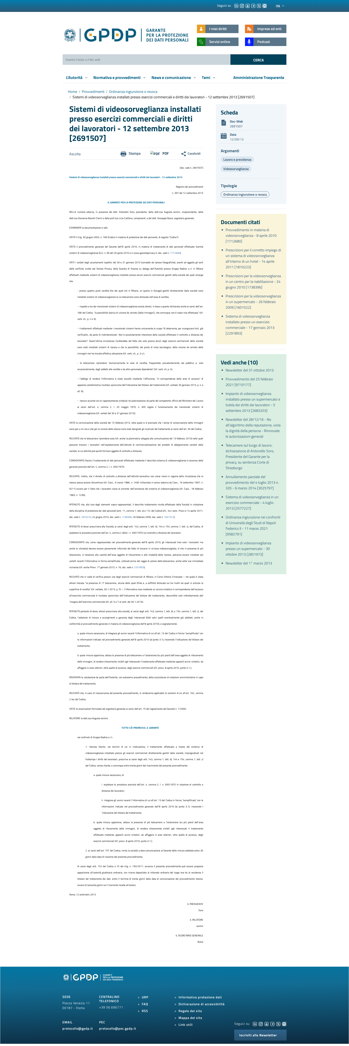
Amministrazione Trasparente (258, 77)
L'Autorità (74, 77)
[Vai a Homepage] (93, 981)
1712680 (175, 253)
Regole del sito (190, 1010)
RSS (145, 1010)
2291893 (139, 567)
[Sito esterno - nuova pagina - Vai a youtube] (267, 1023)
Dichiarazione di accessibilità (202, 1004)
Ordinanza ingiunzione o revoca (133, 91)
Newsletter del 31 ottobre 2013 (250, 370)
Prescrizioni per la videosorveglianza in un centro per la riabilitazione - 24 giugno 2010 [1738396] (253, 281)
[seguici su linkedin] (236, 5)
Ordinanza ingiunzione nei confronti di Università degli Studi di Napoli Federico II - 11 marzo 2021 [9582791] (253, 525)
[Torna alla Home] (126, 34)
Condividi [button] (194, 153)
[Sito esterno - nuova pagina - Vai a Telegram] (272, 1023)
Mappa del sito (190, 1017)
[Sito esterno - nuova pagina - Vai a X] (278, 1023)
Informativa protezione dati (200, 997)
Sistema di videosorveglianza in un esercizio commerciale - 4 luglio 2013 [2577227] (252, 502)
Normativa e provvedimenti (117, 77)
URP (145, 997)
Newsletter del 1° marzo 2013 (249, 563)
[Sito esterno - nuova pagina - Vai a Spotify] (284, 1023)
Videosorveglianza (236, 168)
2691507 (236, 126)
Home (72, 91)
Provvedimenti (93, 91)
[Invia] (258, 59)
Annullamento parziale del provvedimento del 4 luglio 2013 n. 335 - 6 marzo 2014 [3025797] (252, 482)
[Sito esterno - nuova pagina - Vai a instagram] (261, 1023)
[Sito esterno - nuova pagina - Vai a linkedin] (255, 1023)
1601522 (169, 517)
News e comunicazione (171, 77)
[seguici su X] (259, 5)
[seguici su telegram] (253, 5)
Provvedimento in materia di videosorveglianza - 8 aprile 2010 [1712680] (251, 235)
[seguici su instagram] (242, 5)
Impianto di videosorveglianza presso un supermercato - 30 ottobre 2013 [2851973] (248, 548)
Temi (206, 77)
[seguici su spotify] (265, 5)
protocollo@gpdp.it (77, 1028)
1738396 (127, 517)
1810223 (86, 517)
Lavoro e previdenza (237, 159)
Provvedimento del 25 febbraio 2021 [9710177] (249, 381)
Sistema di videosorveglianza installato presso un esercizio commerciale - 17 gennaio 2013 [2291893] (250, 325)
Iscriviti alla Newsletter (258, 1035)
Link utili (186, 1024)
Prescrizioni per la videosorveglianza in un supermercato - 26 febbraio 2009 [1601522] (253, 301)
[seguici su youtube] (248, 5)
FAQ (145, 1004)
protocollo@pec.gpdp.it (117, 1028)
